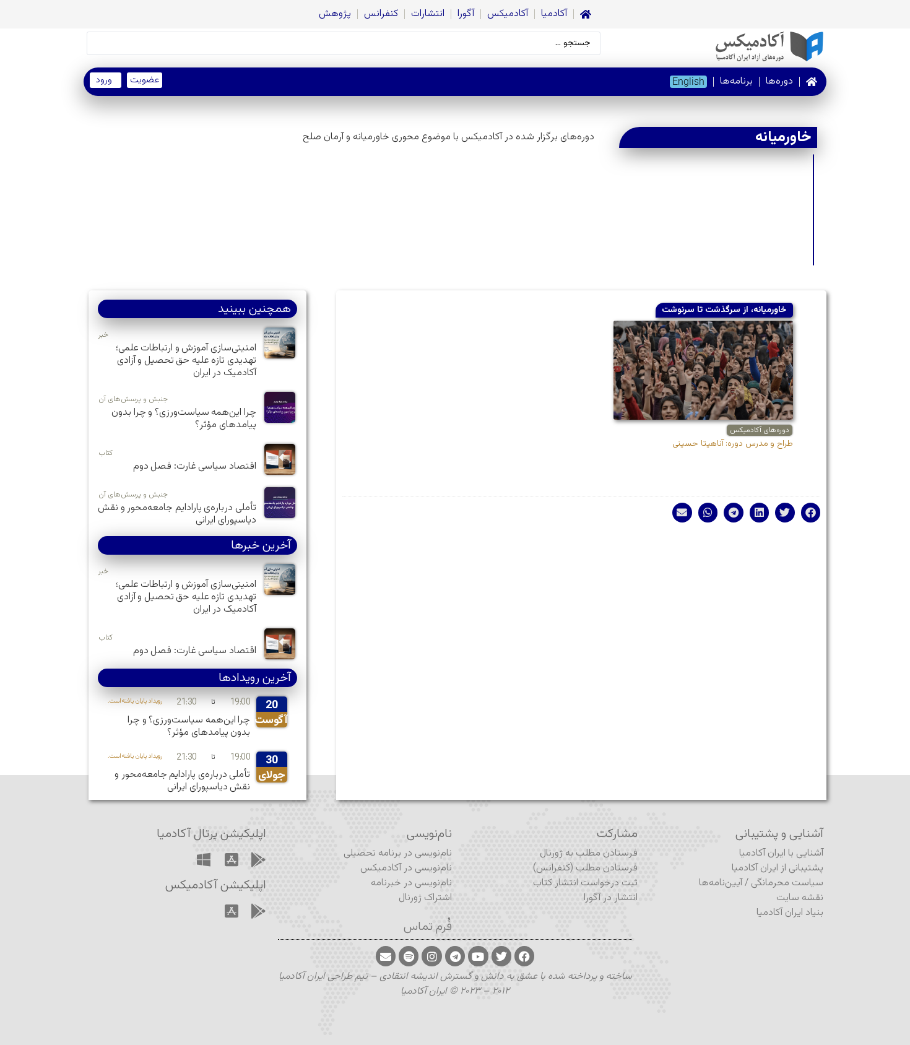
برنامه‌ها (736, 81)
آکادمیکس (507, 14)
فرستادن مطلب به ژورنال (589, 853)
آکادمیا (554, 14)
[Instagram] (431, 956)
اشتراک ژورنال (425, 898)
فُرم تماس (428, 927)
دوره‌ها (779, 81)
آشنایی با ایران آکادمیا (781, 853)
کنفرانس (381, 14)
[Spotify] (408, 956)
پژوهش (335, 14)
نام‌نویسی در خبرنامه (411, 883)
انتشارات (427, 14)
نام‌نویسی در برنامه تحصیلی (398, 853)
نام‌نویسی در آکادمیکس (406, 868)
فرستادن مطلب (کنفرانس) (585, 868)
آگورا (465, 14)
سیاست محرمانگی (787, 883)
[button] (811, 512)
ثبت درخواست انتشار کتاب (585, 883)
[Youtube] (478, 956)
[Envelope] (386, 956)
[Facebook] (524, 956)
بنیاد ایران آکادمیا (789, 913)
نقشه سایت (799, 898)
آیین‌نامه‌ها (720, 883)
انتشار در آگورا (611, 898)
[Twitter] (501, 956)
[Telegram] (455, 956)
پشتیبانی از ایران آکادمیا (777, 868)
